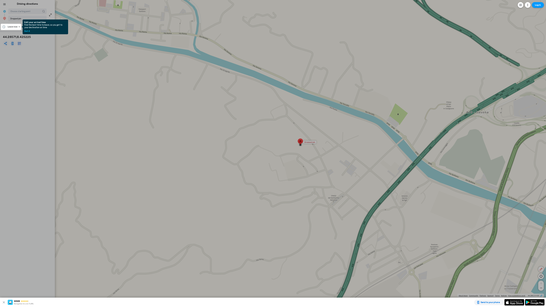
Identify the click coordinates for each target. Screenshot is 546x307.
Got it (27, 31)
